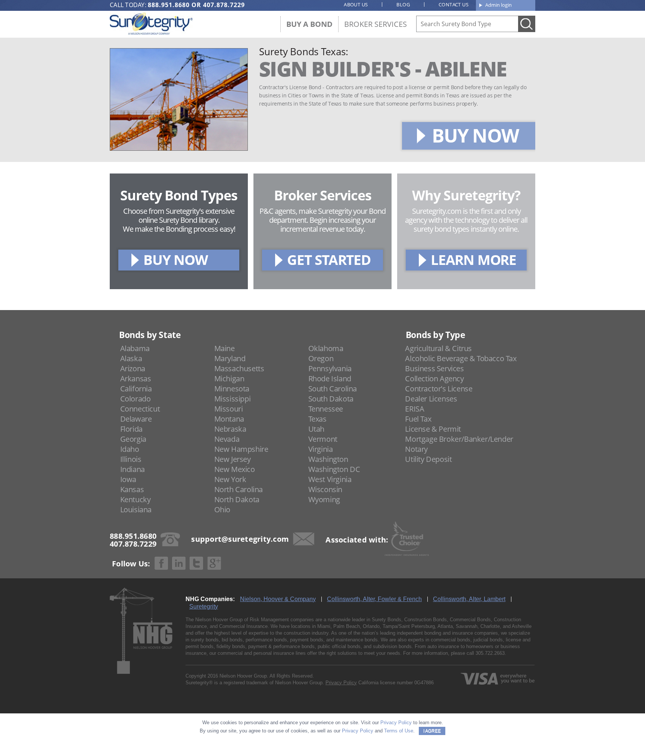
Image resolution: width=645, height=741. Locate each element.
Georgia (133, 439)
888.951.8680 (169, 5)
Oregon (321, 358)
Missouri (228, 409)
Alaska (131, 358)
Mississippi (232, 399)
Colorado (135, 399)
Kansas (132, 489)
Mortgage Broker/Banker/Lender (459, 439)
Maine (224, 348)
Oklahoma (325, 348)
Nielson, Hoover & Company (278, 599)
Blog (403, 4)
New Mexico (234, 469)
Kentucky (135, 499)
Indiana (132, 469)
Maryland (230, 358)
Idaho (129, 449)
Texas (317, 419)
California (136, 389)
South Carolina (332, 389)
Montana (229, 419)
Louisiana (136, 509)
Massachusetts (239, 368)
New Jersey (232, 459)
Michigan (229, 378)
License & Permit (433, 429)
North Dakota (236, 499)
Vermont (322, 439)
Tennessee (325, 409)
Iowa (128, 479)
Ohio (222, 509)
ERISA (414, 409)
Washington (328, 459)
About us (356, 4)
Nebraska (230, 429)
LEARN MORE (473, 259)
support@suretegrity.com (240, 539)
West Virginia (330, 479)
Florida (131, 429)
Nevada (227, 439)
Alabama (135, 348)
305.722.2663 (490, 653)
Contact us (453, 4)
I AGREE (432, 731)
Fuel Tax (418, 419)
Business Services (434, 368)
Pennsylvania (330, 368)
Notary (416, 449)
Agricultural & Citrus (438, 348)
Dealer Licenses (431, 399)
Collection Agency (434, 378)
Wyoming (324, 499)
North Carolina (238, 489)
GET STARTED (329, 259)
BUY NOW (475, 135)
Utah (316, 429)
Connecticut (140, 409)
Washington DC (334, 469)
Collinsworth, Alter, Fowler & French (374, 599)
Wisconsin (325, 489)
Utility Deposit (428, 459)
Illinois (130, 459)
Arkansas (135, 378)
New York (230, 479)
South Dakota (330, 399)
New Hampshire (241, 449)
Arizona (132, 368)
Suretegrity (203, 606)
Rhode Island (329, 378)
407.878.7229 (224, 5)
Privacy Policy (341, 682)
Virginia (320, 449)
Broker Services (375, 24)
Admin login (498, 4)
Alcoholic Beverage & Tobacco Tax (460, 358)
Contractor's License (438, 389)
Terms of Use (398, 731)
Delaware (136, 419)
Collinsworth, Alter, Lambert (469, 599)
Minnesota (231, 389)
